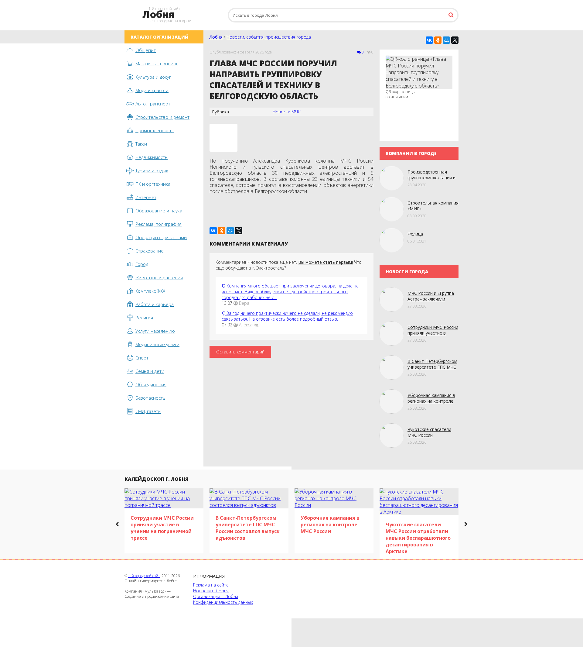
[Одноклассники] (438, 40)
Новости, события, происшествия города (269, 37)
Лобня (216, 37)
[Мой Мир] (446, 40)
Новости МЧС (287, 112)
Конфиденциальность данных (223, 602)
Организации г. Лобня (215, 596)
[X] (455, 40)
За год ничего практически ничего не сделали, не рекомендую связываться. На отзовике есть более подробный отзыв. (287, 316)
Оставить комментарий (240, 352)
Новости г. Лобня (211, 591)
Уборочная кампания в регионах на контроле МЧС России (431, 401)
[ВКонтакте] (429, 40)
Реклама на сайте (211, 585)
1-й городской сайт (144, 575)
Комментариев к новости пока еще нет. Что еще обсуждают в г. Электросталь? (289, 265)
